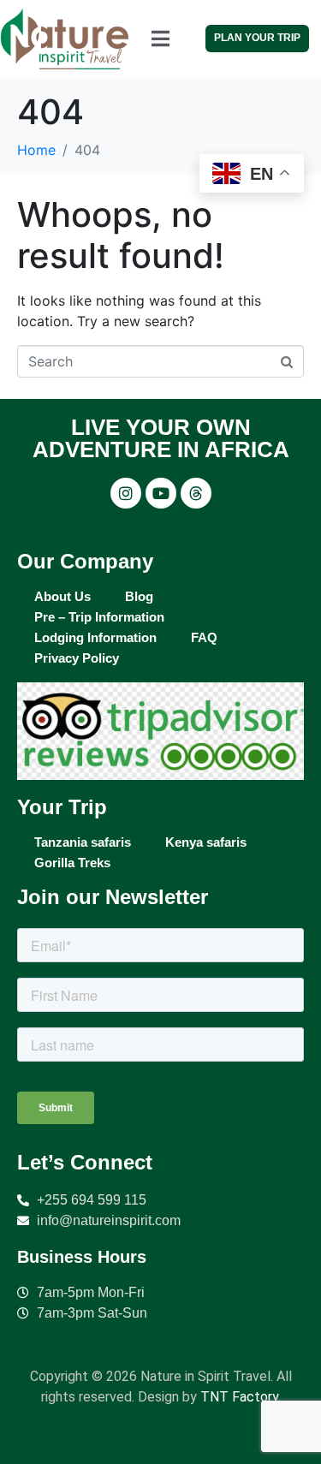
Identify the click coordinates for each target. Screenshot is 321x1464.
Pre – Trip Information (99, 617)
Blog (139, 596)
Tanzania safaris (82, 842)
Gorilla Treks (72, 862)
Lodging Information (95, 637)
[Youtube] (161, 493)
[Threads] (196, 493)
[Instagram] (125, 493)
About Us (62, 596)
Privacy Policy (76, 658)
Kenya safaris (206, 842)
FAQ (204, 637)
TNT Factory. (240, 1397)
